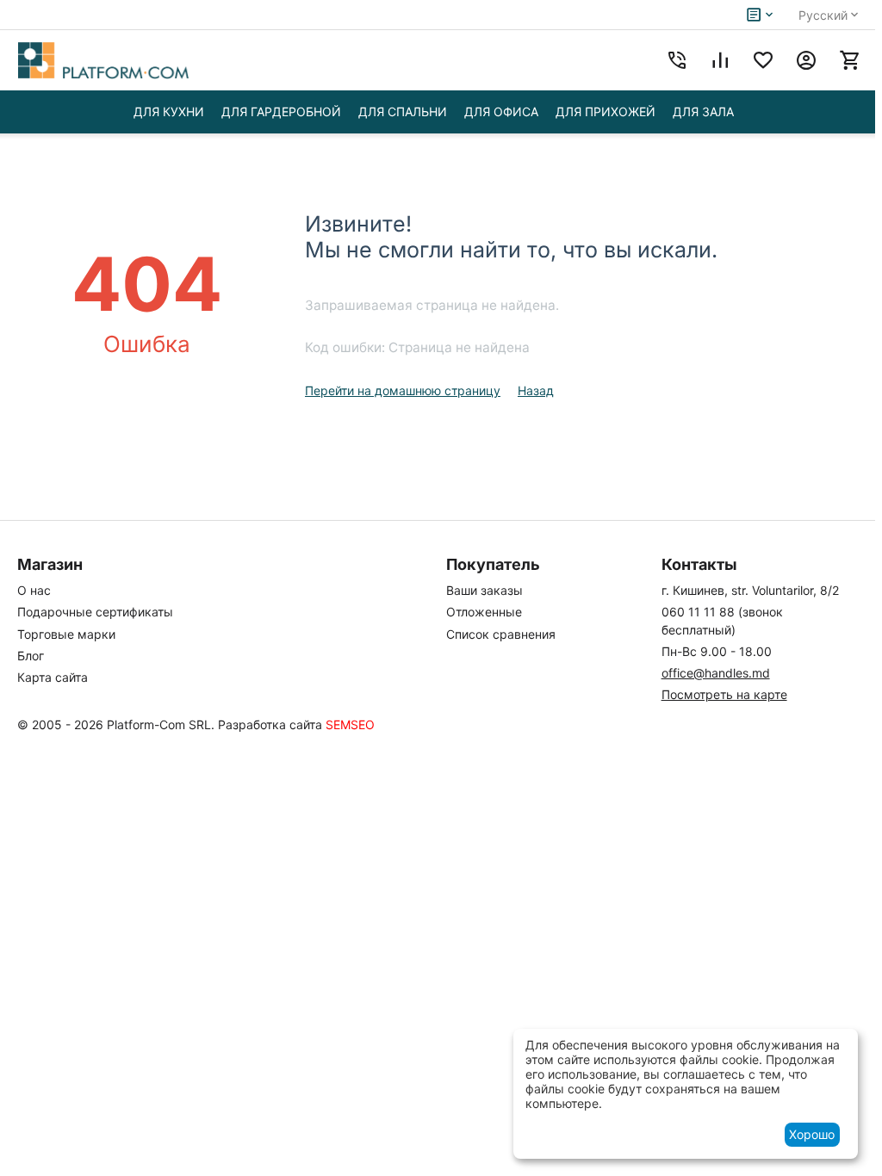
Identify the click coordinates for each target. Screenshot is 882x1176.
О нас (34, 590)
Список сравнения (501, 634)
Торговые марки (66, 634)
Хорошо (812, 1134)
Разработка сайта (270, 724)
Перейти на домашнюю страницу (402, 390)
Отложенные (484, 611)
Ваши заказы (484, 590)
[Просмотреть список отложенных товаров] (763, 60)
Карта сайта (52, 677)
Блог (30, 655)
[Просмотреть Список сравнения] (720, 60)
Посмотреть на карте (724, 694)
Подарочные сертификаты (95, 611)
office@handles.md (716, 672)
